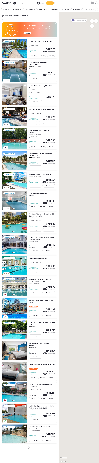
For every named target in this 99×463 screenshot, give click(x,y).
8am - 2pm (33, 146)
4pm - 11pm (51, 398)
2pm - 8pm (51, 146)
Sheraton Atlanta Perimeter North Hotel (29, 308)
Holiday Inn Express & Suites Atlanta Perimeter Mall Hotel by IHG (29, 413)
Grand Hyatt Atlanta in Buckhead (29, 48)
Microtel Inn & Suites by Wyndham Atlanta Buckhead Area (29, 94)
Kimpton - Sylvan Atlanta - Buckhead (29, 116)
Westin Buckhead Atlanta (29, 265)
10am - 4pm (42, 55)
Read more (27, 33)
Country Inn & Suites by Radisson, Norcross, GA (29, 160)
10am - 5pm (33, 55)
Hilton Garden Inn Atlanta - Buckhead (29, 371)
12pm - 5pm (51, 55)
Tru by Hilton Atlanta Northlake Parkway (29, 350)
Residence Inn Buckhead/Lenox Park (29, 392)
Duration (41, 9)
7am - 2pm (35, 292)
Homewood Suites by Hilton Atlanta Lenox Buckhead (29, 244)
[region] (79, 237)
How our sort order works (9, 19)
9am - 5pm (35, 101)
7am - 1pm (33, 398)
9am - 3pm (33, 123)
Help (78, 3)
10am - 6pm (42, 146)
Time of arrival (16, 9)
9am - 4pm (35, 185)
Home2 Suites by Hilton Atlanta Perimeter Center (29, 434)
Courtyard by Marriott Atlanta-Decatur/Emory (29, 71)
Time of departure (29, 9)
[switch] (54, 9)
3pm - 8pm (51, 123)
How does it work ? (69, 3)
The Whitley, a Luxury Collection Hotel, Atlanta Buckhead (29, 286)
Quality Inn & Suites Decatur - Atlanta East (29, 329)
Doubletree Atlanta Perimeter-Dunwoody (29, 138)
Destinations (59, 3)
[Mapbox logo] (62, 462)
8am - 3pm (35, 250)
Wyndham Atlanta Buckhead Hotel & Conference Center (29, 222)
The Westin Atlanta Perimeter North (29, 180)
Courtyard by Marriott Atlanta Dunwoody (29, 200)
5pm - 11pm (51, 206)
